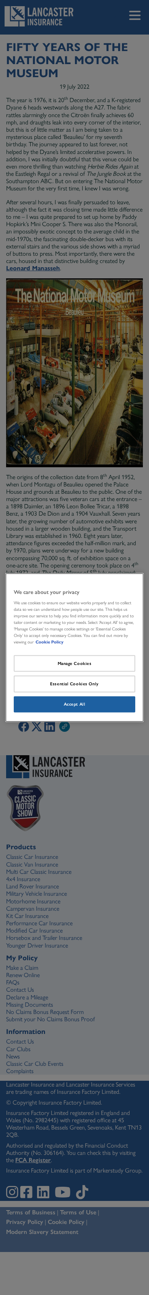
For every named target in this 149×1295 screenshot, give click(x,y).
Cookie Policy (49, 642)
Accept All (75, 704)
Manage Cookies (75, 663)
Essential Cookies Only (74, 683)
